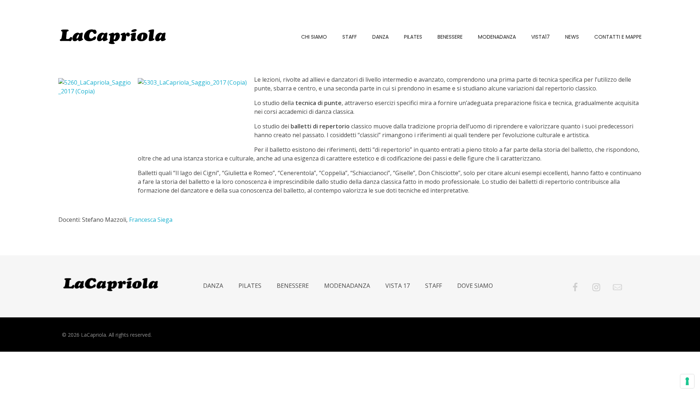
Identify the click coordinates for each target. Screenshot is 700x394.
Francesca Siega (150, 220)
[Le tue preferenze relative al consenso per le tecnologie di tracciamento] (687, 381)
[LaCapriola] (113, 36)
